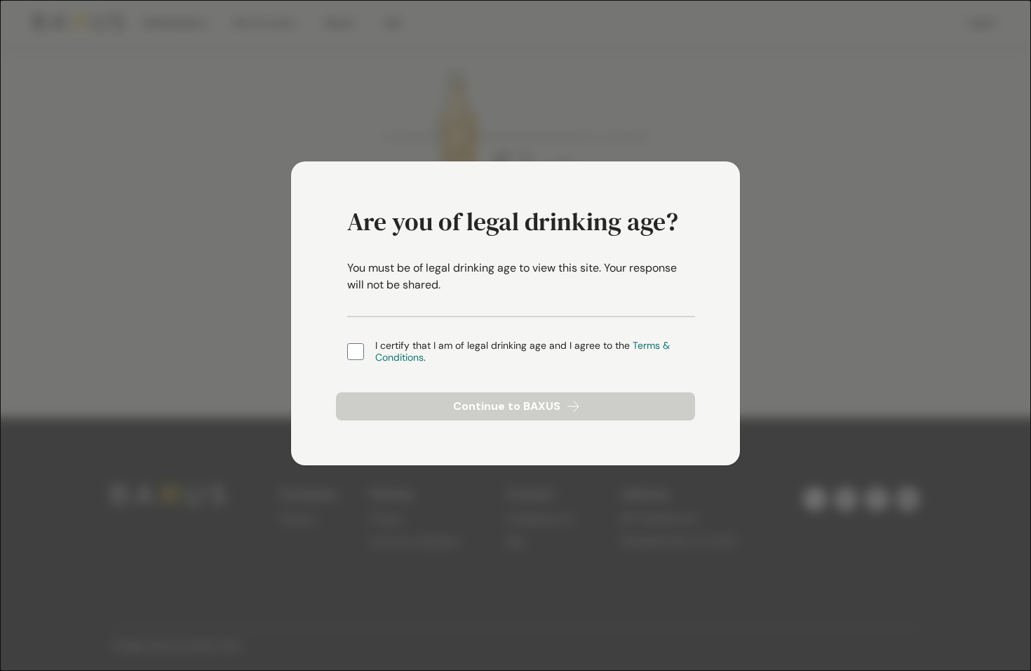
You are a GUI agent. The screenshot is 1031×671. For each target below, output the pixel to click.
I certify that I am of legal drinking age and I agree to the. (522, 352)
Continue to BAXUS (506, 406)
